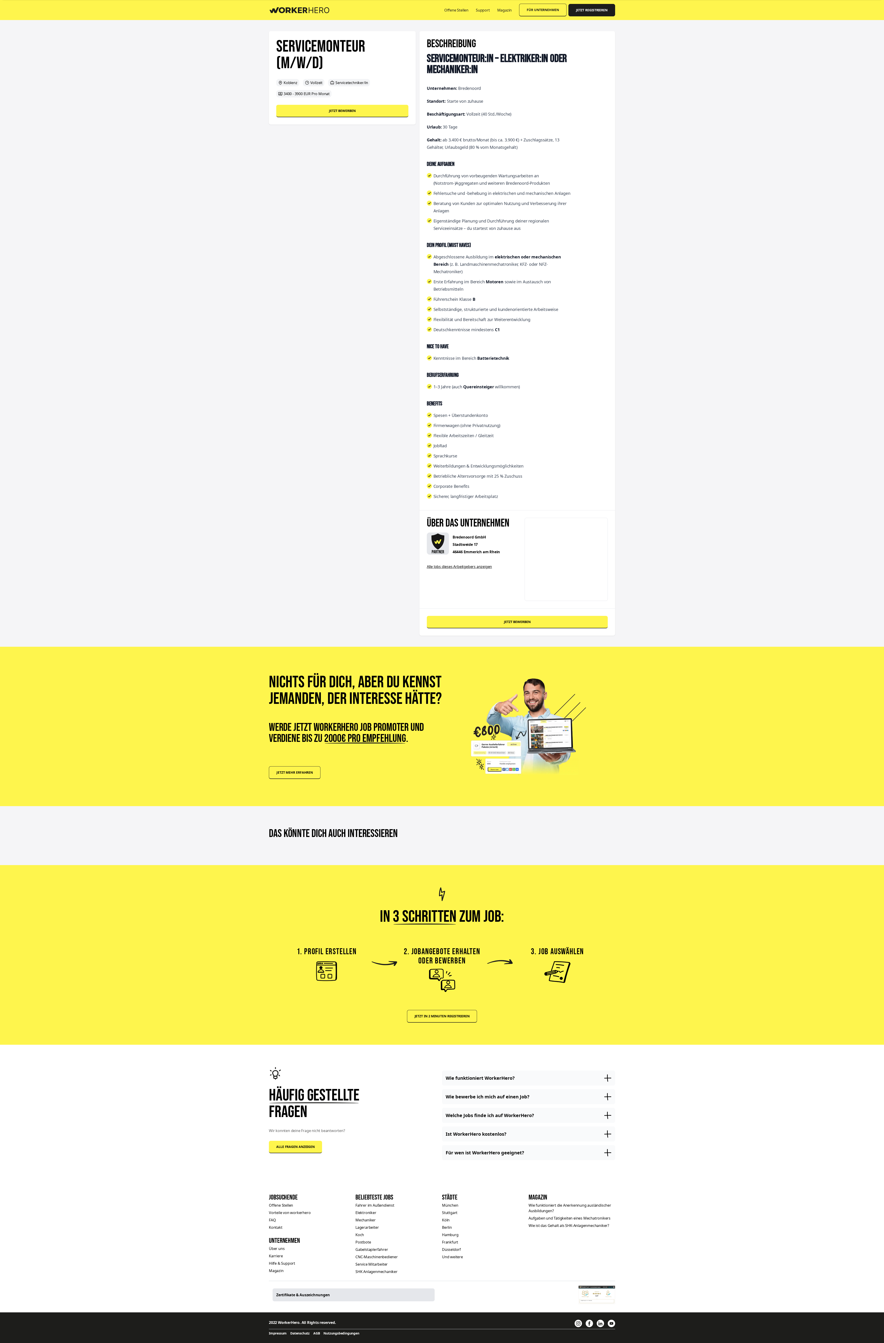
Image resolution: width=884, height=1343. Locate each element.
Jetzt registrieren (592, 10)
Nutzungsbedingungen (341, 1333)
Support (483, 10)
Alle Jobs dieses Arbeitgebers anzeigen (459, 566)
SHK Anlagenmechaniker (376, 1271)
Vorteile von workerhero (290, 1212)
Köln (446, 1220)
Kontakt (275, 1227)
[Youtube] (611, 1323)
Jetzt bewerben (342, 110)
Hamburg (450, 1234)
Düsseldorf (451, 1249)
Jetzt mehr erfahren (294, 772)
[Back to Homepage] (302, 9)
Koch (359, 1234)
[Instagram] (578, 1323)
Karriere (276, 1255)
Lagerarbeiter (367, 1227)
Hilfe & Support (282, 1263)
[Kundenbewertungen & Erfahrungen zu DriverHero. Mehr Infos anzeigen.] (597, 1295)
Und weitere (452, 1256)
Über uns (277, 1248)
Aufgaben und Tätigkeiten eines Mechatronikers (570, 1218)
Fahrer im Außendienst (374, 1205)
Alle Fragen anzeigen (295, 1146)
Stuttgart (449, 1212)
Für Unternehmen (543, 10)
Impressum (278, 1333)
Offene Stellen (456, 10)
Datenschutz (300, 1333)
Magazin (504, 10)
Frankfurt (450, 1242)
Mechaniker (365, 1220)
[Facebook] (589, 1323)
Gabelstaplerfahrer (371, 1249)
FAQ (272, 1220)
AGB (316, 1333)
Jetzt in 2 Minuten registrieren (442, 1016)
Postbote (363, 1242)
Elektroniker (365, 1212)
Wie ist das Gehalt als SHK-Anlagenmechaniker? (569, 1225)
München (450, 1205)
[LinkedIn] (600, 1323)
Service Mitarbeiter (371, 1264)
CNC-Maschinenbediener (376, 1256)
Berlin (447, 1227)
